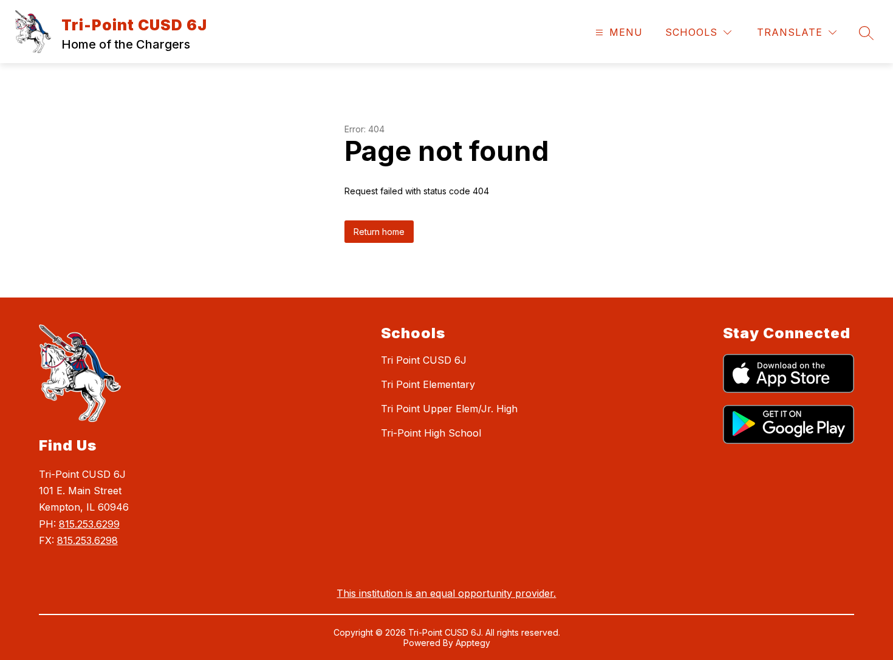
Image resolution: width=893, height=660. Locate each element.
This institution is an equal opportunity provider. (446, 593)
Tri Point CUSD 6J (424, 360)
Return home (379, 231)
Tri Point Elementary (428, 384)
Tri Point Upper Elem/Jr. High (449, 409)
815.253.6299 (89, 524)
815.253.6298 (87, 540)
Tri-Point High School (431, 433)
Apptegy (473, 643)
